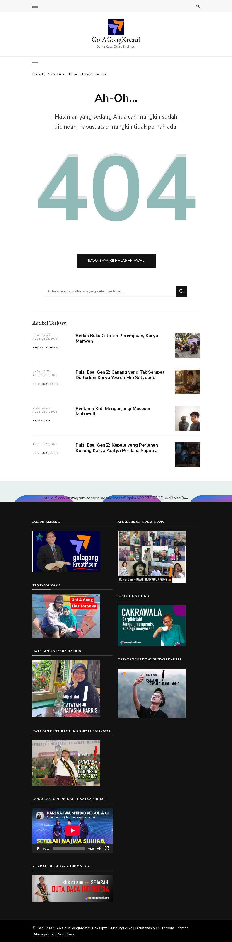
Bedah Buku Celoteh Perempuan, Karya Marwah (116, 338)
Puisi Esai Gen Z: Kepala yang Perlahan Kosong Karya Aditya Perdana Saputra (116, 448)
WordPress (65, 934)
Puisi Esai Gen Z (45, 384)
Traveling (41, 420)
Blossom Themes (174, 927)
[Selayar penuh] (106, 848)
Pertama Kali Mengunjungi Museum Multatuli (112, 411)
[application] (72, 830)
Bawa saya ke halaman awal (116, 260)
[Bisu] (99, 848)
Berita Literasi (45, 347)
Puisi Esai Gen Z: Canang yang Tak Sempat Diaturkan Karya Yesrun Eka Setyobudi (119, 375)
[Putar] (38, 848)
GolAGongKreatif (116, 39)
